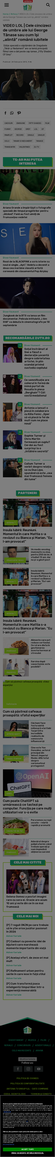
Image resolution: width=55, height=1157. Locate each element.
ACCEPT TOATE (27, 1149)
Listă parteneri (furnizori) (8, 1144)
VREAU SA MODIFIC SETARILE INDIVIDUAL (27, 1153)
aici (27, 1121)
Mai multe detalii (7, 1111)
